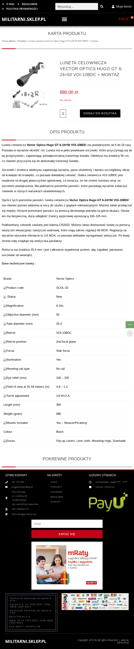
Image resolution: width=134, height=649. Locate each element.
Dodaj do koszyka (100, 113)
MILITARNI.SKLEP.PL (24, 19)
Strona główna (9, 40)
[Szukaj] (101, 6)
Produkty (22, 40)
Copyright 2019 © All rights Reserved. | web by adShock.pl (103, 641)
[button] (64, 19)
